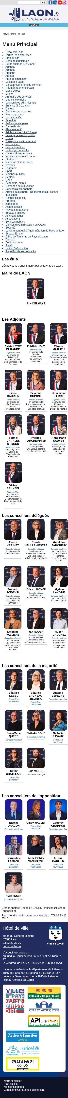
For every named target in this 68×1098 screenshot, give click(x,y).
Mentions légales (14, 1086)
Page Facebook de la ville (20, 251)
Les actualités (13, 117)
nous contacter (12, 946)
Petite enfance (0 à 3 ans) (20, 64)
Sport (8, 171)
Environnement (14, 242)
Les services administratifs (20, 102)
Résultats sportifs (15, 197)
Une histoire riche (15, 99)
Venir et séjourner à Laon (20, 156)
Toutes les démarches (18, 55)
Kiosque (10, 72)
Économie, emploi (16, 183)
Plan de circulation (16, 78)
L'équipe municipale (17, 61)
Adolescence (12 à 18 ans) (21, 132)
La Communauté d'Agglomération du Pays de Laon (35, 230)
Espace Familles (15, 212)
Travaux (10, 165)
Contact (10, 239)
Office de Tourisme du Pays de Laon (26, 236)
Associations (12, 218)
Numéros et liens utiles (18, 162)
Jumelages (11, 203)
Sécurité (10, 227)
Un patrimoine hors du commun (23, 84)
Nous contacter (12, 1080)
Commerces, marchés (18, 111)
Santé (8, 245)
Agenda (10, 66)
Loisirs (9, 138)
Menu (34, 25)
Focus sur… (12, 144)
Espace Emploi (14, 233)
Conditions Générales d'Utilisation (24, 1089)
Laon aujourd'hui (15, 147)
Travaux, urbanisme (17, 209)
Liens (8, 180)
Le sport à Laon (14, 81)
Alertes (9, 75)
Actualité (10, 120)
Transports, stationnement (20, 141)
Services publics (15, 221)
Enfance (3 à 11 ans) (17, 105)
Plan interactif (13, 129)
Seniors (10, 177)
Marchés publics (15, 174)
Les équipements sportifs (20, 135)
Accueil (6, 34)
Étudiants (11, 159)
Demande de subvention (19, 186)
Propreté (10, 200)
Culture (9, 108)
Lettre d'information (16, 248)
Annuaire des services (18, 96)
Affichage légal (14, 215)
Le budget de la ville (17, 150)
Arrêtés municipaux (16, 123)
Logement (11, 168)
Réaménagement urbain (19, 87)
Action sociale (13, 206)
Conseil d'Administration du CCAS (25, 224)
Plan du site (12, 58)
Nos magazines (14, 114)
